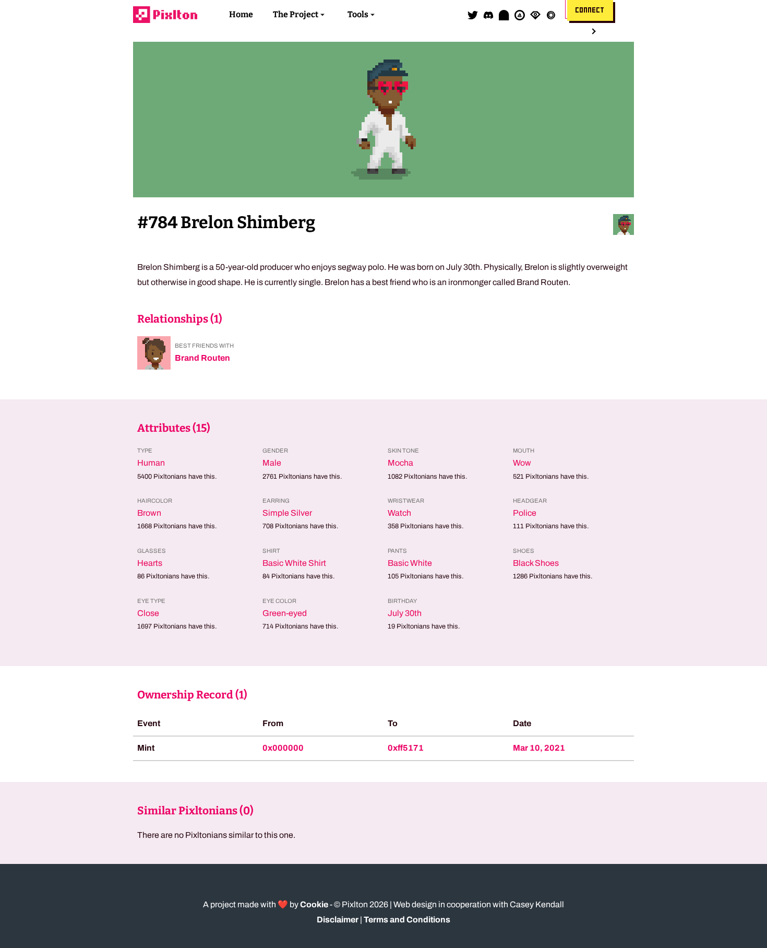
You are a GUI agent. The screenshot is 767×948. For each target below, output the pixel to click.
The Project (295, 14)
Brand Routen (202, 357)
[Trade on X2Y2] (551, 14)
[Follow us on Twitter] (473, 14)
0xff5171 (406, 747)
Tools (357, 14)
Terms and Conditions (407, 919)
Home (241, 14)
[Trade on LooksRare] (535, 14)
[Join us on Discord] (488, 14)
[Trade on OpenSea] (519, 14)
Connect (590, 10)
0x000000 (283, 747)
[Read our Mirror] (504, 14)
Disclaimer (337, 919)
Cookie (314, 904)
